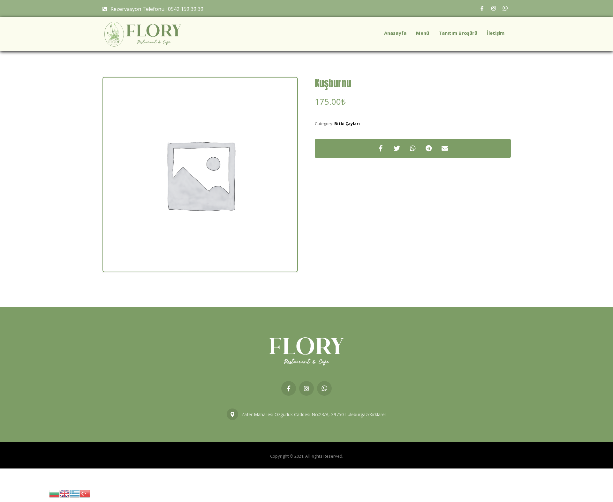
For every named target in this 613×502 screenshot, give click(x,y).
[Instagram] (493, 8)
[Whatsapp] (505, 8)
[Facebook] (482, 8)
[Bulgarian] (54, 493)
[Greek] (75, 493)
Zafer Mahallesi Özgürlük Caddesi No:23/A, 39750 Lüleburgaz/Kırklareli (314, 414)
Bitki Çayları (347, 123)
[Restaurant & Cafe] (143, 34)
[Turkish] (85, 493)
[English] (64, 493)
